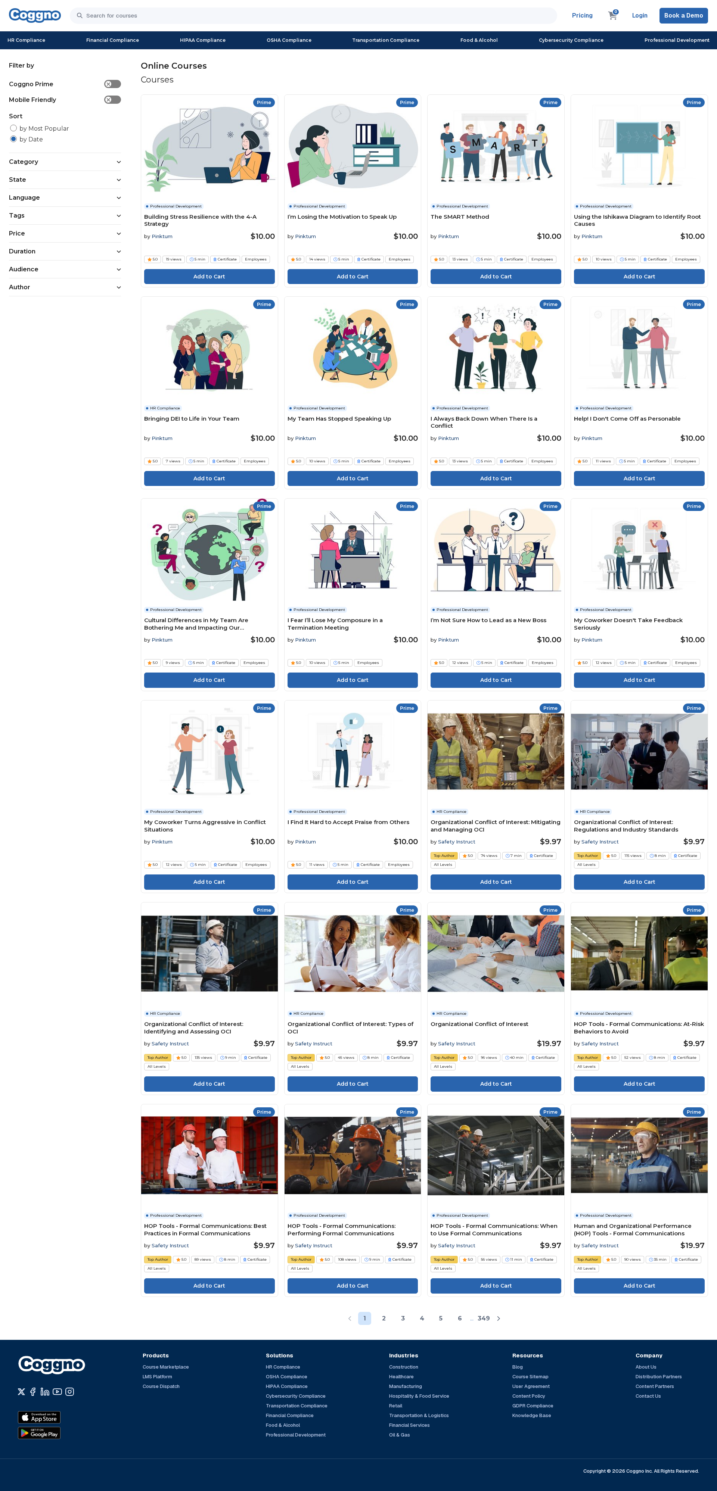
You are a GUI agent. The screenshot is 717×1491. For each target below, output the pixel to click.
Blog (517, 1367)
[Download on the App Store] (55, 1417)
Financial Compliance (112, 40)
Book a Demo (683, 15)
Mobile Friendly (60, 99)
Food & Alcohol (479, 40)
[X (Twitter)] (21, 1391)
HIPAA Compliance (203, 40)
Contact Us (648, 1396)
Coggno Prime (60, 84)
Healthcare (401, 1376)
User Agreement (531, 1386)
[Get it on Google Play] (55, 1433)
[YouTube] (57, 1391)
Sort (15, 116)
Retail (395, 1406)
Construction (403, 1367)
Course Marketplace (166, 1367)
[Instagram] (69, 1391)
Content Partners (655, 1386)
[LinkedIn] (45, 1391)
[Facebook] (32, 1391)
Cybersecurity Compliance (571, 40)
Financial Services (409, 1425)
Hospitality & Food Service (419, 1396)
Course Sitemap (530, 1376)
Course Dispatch (161, 1386)
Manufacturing (405, 1386)
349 (484, 1318)
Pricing (582, 15)
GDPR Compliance (532, 1406)
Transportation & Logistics (419, 1415)
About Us (646, 1367)
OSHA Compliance (289, 40)
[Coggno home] (35, 15)
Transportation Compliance (385, 40)
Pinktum (162, 236)
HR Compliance (26, 40)
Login (640, 15)
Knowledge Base (531, 1415)
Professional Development (677, 40)
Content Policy (528, 1396)
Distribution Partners (659, 1376)
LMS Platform (157, 1376)
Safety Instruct (456, 842)
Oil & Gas (399, 1435)
